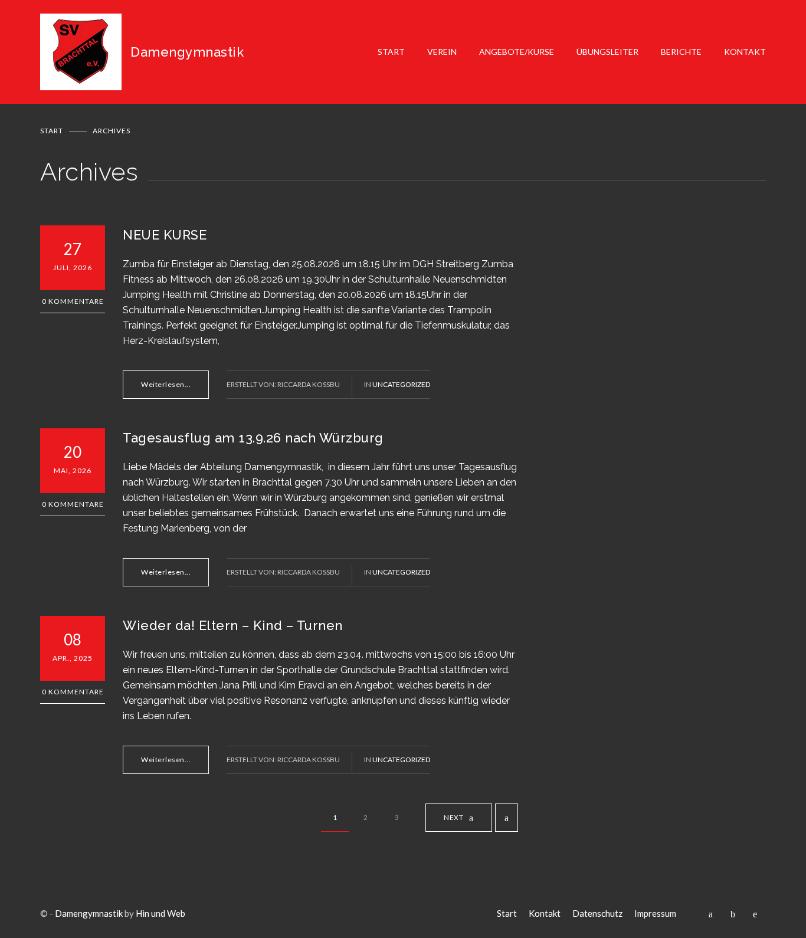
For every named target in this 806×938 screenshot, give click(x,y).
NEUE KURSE (165, 234)
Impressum (655, 913)
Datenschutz (597, 913)
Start (51, 130)
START (391, 52)
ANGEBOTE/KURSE (516, 52)
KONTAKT (745, 52)
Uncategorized (401, 384)
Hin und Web (160, 913)
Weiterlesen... (166, 384)
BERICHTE (681, 52)
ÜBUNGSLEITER (607, 52)
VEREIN (442, 52)
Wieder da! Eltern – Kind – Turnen (233, 625)
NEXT (453, 817)
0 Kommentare (73, 301)
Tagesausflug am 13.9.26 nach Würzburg (253, 437)
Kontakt (545, 913)
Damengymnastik (89, 913)
